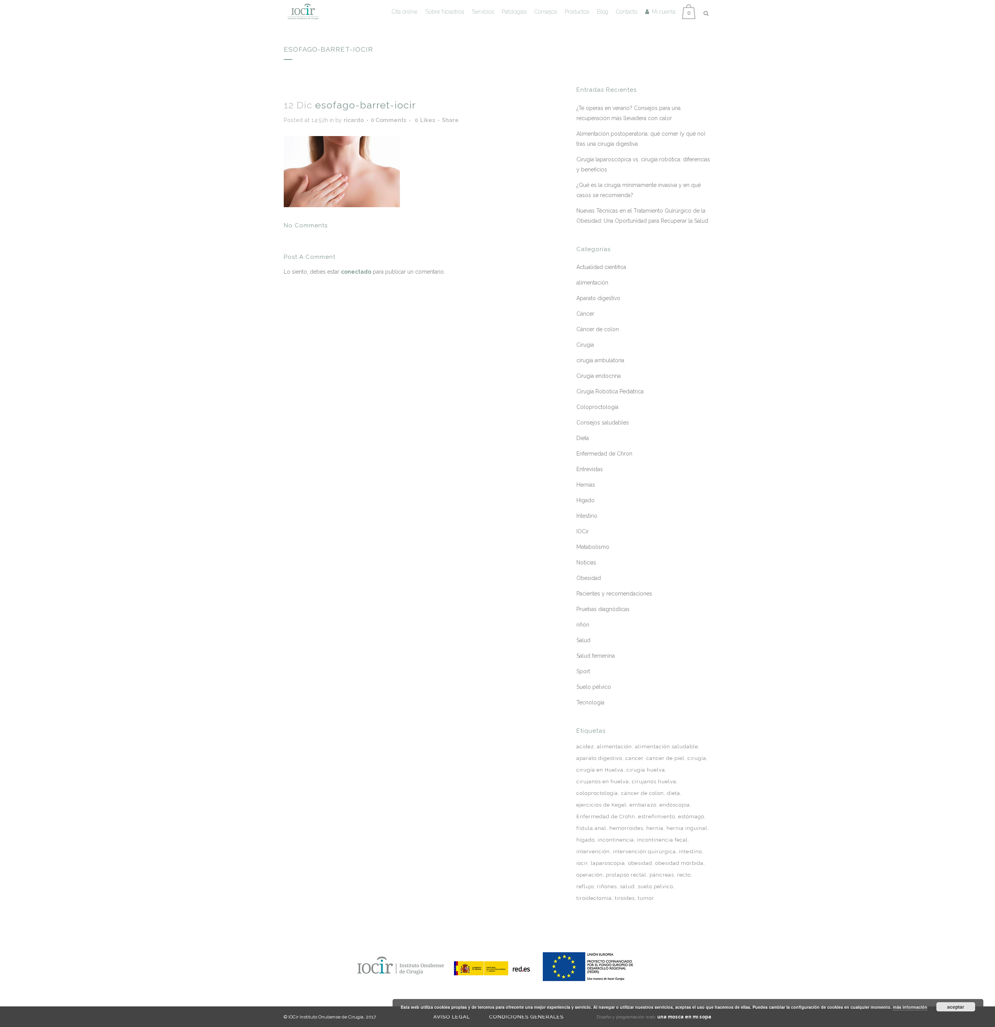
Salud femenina (595, 656)
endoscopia (675, 805)
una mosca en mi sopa (684, 1017)
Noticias (586, 562)
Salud (583, 640)
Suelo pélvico (593, 687)
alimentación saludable (666, 746)
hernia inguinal (687, 828)
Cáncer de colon (597, 329)
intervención (593, 851)
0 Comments (388, 120)
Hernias (585, 485)
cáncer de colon (642, 793)
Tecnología (590, 702)
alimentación (592, 282)
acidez (585, 746)
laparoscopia (608, 863)
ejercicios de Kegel (601, 805)
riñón (582, 625)
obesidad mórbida (679, 863)
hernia (654, 828)
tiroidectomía (594, 898)
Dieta (582, 438)
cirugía (697, 758)
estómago (691, 816)
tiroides (625, 898)
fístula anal (591, 828)
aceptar (955, 1006)
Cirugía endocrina (598, 376)
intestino (690, 851)
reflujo (585, 886)
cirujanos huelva (654, 781)
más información (910, 1007)
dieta (673, 793)
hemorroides (626, 828)
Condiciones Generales (526, 1017)
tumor (646, 898)
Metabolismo (592, 547)
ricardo (354, 120)
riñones (607, 886)
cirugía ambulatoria (600, 360)
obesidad (640, 863)
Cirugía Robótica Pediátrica (610, 391)
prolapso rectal (626, 875)
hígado (585, 840)
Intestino (586, 516)
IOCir (582, 531)
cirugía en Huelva (599, 770)
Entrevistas (589, 469)
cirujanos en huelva (602, 781)
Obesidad (588, 578)
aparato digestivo (599, 758)
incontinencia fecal (662, 840)
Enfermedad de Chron (604, 454)
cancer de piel (665, 758)
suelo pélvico (655, 886)
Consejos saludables (602, 422)
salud (627, 886)
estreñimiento (656, 816)
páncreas (661, 875)
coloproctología (597, 793)
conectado (356, 272)
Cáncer (585, 314)
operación (589, 875)
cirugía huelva (646, 770)
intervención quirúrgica (644, 851)
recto (684, 875)
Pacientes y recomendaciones (614, 593)
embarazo (643, 805)
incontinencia (616, 840)
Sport (583, 671)
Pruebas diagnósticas (603, 609)
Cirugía (585, 345)
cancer (634, 758)
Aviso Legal (451, 1017)
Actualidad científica (601, 267)
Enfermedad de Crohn (605, 816)
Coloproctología (597, 407)
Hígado (585, 500)
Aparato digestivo (598, 298)
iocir (582, 863)
